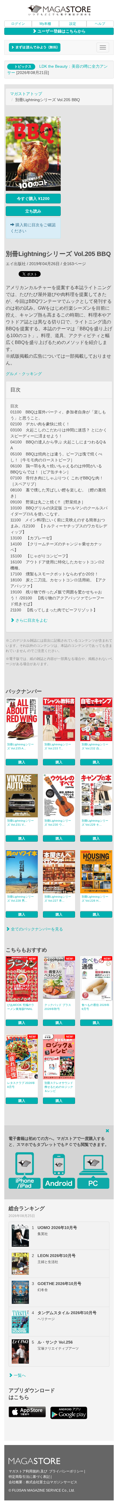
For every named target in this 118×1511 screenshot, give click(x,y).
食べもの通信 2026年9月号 (95, 1006)
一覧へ (19, 1375)
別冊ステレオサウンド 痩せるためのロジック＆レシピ (58, 1086)
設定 (72, 24)
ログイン (18, 24)
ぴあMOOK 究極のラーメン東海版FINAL (20, 1006)
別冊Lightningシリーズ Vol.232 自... (95, 746)
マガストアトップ (26, 93)
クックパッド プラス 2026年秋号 (57, 1006)
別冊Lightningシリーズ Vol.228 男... (20, 898)
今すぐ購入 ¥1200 (33, 198)
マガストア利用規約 (24, 1471)
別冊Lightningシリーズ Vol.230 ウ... (57, 822)
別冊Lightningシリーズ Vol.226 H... (95, 898)
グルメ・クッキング (24, 373)
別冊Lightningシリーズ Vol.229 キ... (95, 822)
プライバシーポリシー (66, 1471)
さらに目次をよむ (31, 620)
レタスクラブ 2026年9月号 (21, 1084)
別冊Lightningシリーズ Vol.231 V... (20, 822)
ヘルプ (100, 24)
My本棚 (45, 24)
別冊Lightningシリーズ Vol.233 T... (57, 746)
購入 (21, 762)
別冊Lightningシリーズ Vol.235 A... (20, 746)
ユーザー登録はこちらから (61, 31)
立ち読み (33, 211)
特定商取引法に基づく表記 (29, 1477)
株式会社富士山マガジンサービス (51, 1482)
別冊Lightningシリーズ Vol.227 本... (57, 898)
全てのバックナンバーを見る (36, 929)
